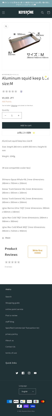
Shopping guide (13, 303)
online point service (14, 309)
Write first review (37, 251)
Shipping (14, 105)
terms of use (11, 353)
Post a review (11, 315)
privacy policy (12, 334)
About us (10, 340)
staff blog (10, 321)
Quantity (5, 110)
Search (9, 296)
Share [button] (7, 238)
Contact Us (10, 346)
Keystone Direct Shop (28, 411)
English (25, 391)
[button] (3, 13)
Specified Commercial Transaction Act (22, 328)
